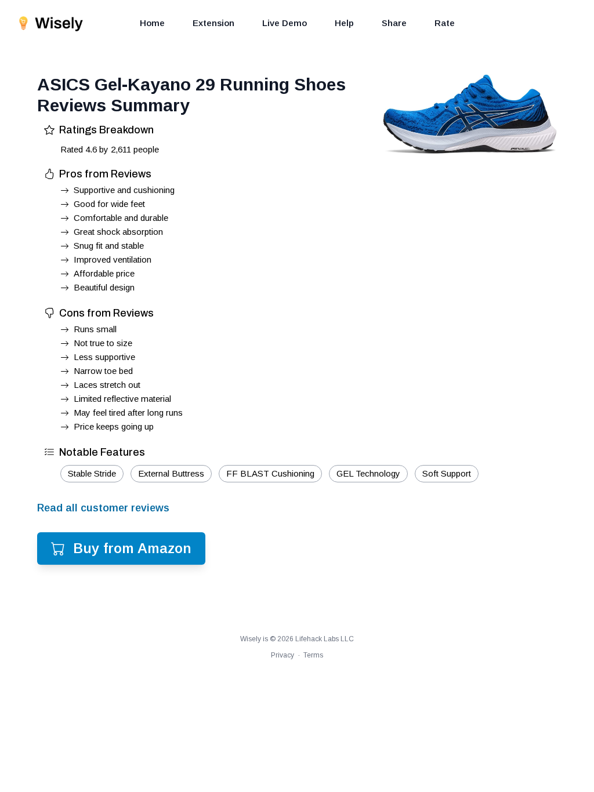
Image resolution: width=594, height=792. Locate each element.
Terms (313, 655)
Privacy (282, 655)
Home (152, 23)
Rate (444, 23)
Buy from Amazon (132, 548)
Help (344, 23)
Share (394, 23)
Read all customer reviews (103, 508)
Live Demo (284, 23)
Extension (213, 23)
